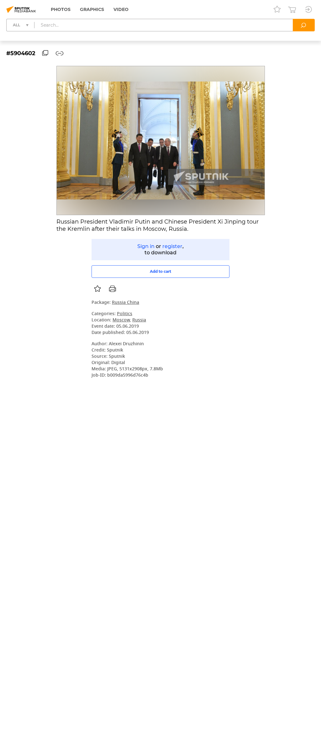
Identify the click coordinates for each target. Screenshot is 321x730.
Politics (124, 314)
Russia (139, 320)
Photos (61, 9)
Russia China (125, 302)
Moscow (121, 320)
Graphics (92, 9)
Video (121, 9)
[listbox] (97, 289)
